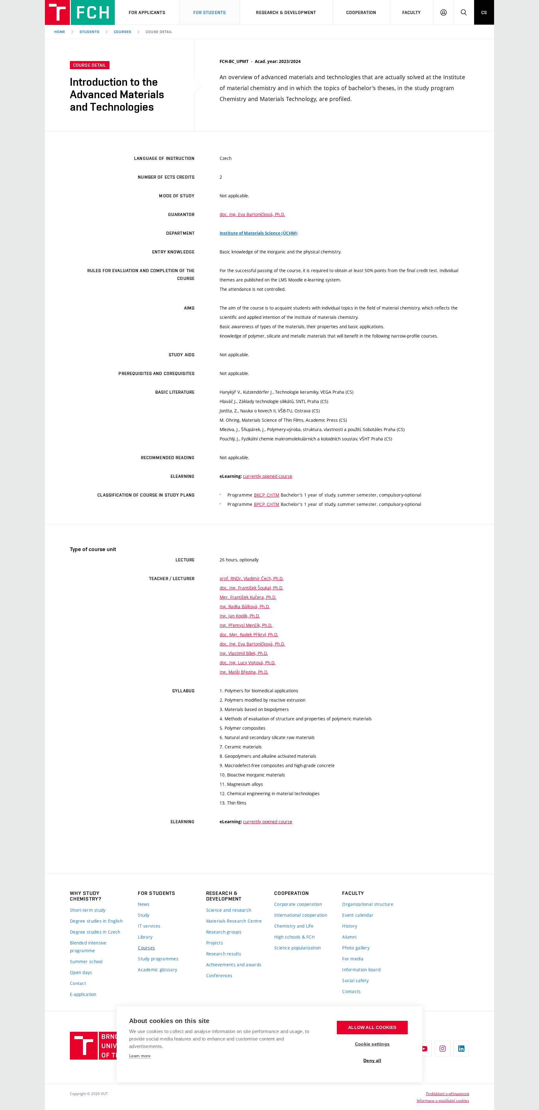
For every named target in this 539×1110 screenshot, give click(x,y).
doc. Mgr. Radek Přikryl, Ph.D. (249, 634)
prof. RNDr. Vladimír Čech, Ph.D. (252, 578)
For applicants (147, 12)
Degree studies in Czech (95, 932)
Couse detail (159, 32)
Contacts (351, 991)
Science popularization (297, 948)
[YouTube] (424, 1048)
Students (90, 32)
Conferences (219, 975)
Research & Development (286, 12)
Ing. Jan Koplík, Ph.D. (240, 616)
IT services (149, 926)
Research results (223, 954)
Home (59, 32)
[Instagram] (442, 1048)
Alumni (349, 937)
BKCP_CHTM (266, 495)
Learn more (139, 1056)
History (349, 926)
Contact (78, 983)
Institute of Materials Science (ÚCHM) (259, 233)
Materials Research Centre (234, 921)
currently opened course (267, 476)
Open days (81, 972)
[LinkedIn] (461, 1048)
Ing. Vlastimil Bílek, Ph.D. (244, 653)
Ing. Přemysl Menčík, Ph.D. (246, 625)
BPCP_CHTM (266, 504)
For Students (209, 12)
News (143, 904)
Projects (214, 943)
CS (484, 12)
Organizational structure (367, 904)
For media (352, 959)
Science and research (228, 910)
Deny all (372, 1060)
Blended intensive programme (88, 947)
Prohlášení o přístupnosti (447, 1093)
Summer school (86, 961)
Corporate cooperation (298, 904)
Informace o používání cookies (443, 1100)
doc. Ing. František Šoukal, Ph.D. (251, 588)
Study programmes (158, 959)
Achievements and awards (233, 965)
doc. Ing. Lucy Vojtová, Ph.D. (247, 663)
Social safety (355, 980)
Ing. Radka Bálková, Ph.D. (245, 606)
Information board (361, 970)
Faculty (411, 12)
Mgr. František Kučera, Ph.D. (248, 597)
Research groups (223, 932)
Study (143, 915)
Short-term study (87, 910)
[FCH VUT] (80, 12)
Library (145, 937)
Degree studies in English (96, 921)
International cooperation (300, 915)
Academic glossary (157, 970)
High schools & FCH (294, 937)
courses (123, 32)
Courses (146, 948)
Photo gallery (356, 948)
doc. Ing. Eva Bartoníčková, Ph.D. (252, 214)
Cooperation (361, 12)
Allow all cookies (372, 1027)
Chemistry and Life (293, 926)
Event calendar (357, 915)
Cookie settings (372, 1044)
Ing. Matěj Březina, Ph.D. (244, 672)
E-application (83, 994)
